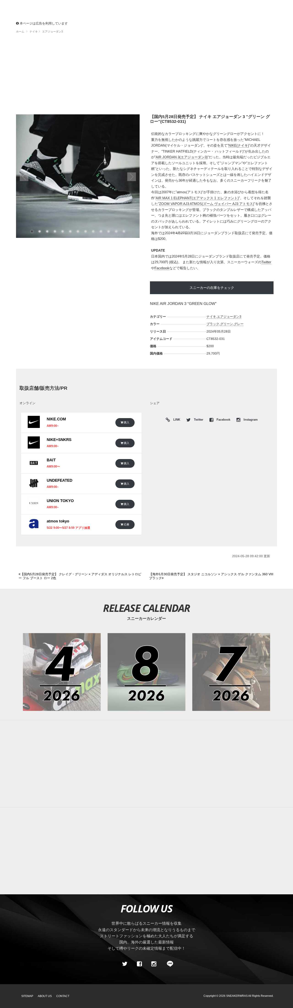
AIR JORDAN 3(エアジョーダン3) (182, 157)
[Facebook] (139, 964)
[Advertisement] (146, 75)
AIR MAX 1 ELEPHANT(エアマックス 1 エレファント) (197, 198)
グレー (239, 324)
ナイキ (211, 316)
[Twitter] (124, 964)
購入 (126, 422)
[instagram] (153, 964)
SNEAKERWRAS (237, 995)
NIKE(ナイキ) (238, 145)
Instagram (250, 419)
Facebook (162, 268)
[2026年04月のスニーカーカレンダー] (62, 672)
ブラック (212, 324)
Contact (62, 996)
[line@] (168, 964)
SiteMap (27, 996)
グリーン (226, 324)
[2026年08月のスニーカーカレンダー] (146, 672)
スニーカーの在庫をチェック (212, 288)
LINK (175, 420)
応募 (126, 524)
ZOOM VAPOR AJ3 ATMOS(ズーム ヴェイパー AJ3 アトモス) (206, 204)
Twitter (266, 262)
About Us (45, 996)
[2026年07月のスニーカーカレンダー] (231, 672)
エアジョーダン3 (229, 316)
